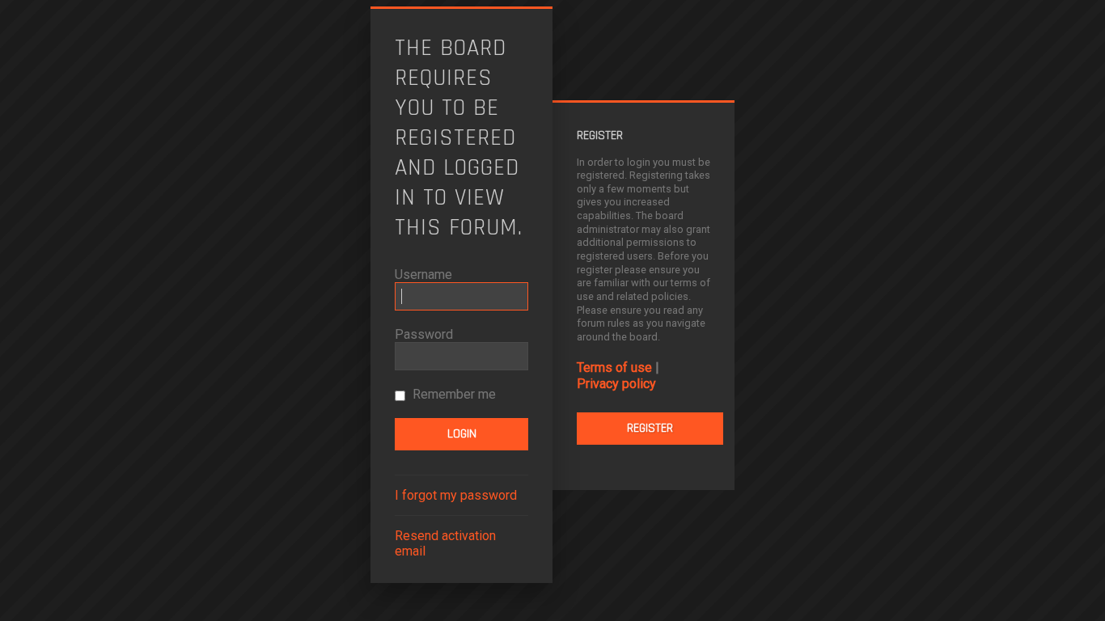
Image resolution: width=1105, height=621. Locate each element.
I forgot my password (456, 495)
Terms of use (614, 367)
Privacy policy (616, 383)
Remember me (452, 394)
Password (424, 334)
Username (423, 274)
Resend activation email (445, 543)
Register (650, 428)
